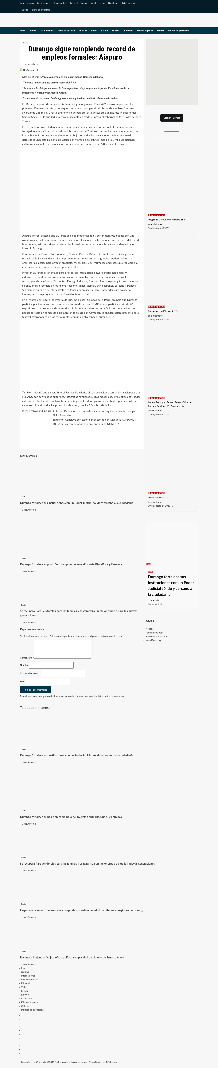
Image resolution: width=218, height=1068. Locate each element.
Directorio (112, 3)
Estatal (93, 3)
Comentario (27, 658)
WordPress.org (153, 640)
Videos (84, 3)
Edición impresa (127, 3)
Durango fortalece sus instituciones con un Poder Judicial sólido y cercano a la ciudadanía (76, 503)
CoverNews (95, 1062)
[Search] (196, 30)
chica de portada (59, 3)
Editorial (74, 3)
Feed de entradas (154, 633)
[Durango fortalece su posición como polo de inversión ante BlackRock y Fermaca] (42, 534)
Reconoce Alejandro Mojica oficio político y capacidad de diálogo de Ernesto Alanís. (72, 957)
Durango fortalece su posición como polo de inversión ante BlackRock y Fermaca (71, 564)
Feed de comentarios (156, 636)
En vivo (102, 3)
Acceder (150, 629)
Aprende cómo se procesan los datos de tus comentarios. (94, 696)
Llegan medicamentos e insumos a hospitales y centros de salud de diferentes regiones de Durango (82, 910)
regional (30, 3)
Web (22, 681)
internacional (43, 3)
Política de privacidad (40, 10)
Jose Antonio (29, 64)
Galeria (25, 10)
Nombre (24, 665)
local (22, 3)
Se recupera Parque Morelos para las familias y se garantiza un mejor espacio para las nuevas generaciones (87, 863)
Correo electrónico (30, 673)
